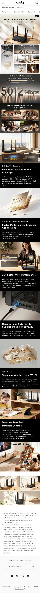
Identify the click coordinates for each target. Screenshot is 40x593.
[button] (3, 2)
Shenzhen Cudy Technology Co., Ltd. (20, 587)
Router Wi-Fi (8, 8)
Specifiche (32, 12)
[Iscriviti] (33, 566)
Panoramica (6, 12)
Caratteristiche (19, 12)
